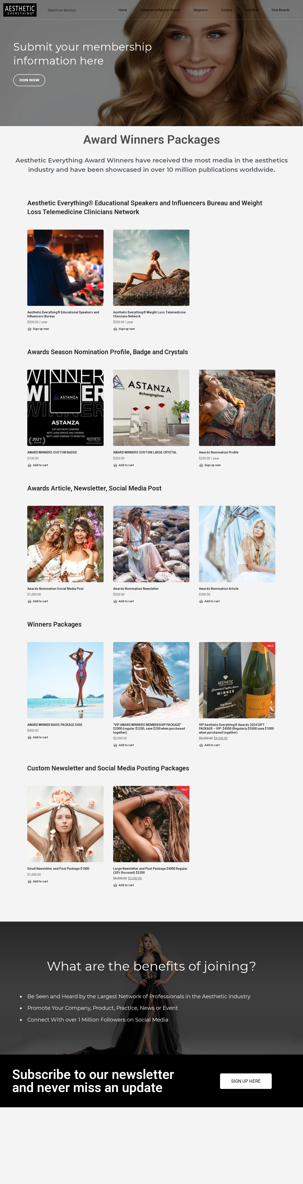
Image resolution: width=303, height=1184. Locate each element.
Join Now (251, 10)
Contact (226, 10)
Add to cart (40, 465)
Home (123, 10)
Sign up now (41, 328)
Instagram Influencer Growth (160, 10)
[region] (151, 63)
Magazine (201, 10)
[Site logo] (20, 9)
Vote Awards (281, 10)
